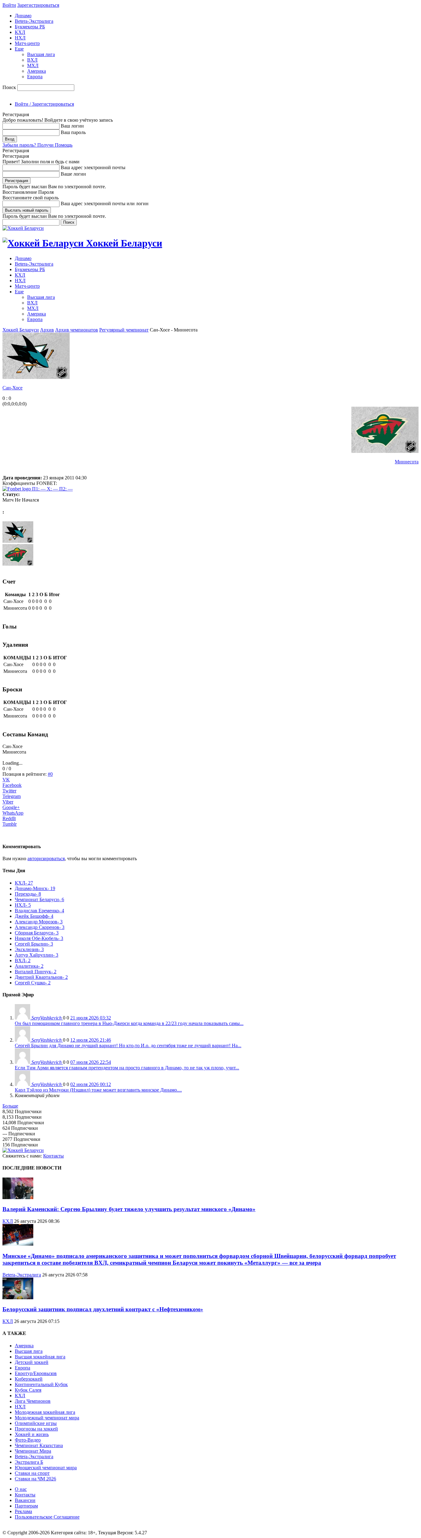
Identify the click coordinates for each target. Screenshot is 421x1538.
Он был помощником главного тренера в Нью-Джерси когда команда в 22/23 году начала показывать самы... (129, 1023)
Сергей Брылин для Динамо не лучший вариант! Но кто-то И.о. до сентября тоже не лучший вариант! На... (128, 1045)
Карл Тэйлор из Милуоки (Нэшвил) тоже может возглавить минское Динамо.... (98, 1089)
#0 (50, 774)
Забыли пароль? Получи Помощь (37, 145)
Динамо (23, 15)
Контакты (53, 1155)
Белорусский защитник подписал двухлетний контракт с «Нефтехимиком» (102, 1309)
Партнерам (26, 1505)
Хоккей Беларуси (20, 329)
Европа (35, 76)
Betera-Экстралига (34, 21)
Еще (19, 48)
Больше (10, 1106)
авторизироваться (46, 858)
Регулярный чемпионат (124, 329)
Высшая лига (41, 54)
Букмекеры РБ (30, 26)
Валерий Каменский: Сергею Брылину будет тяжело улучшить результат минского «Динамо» (128, 1209)
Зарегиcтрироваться (38, 5)
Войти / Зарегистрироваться (44, 104)
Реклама (23, 1511)
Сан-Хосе (12, 387)
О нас (21, 1489)
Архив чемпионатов (76, 329)
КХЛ (20, 32)
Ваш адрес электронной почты (93, 167)
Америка (36, 71)
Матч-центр (27, 43)
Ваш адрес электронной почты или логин (105, 203)
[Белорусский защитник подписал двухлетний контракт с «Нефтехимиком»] (17, 1297)
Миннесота (407, 461)
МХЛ (33, 65)
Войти (9, 5)
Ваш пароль (73, 132)
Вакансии (25, 1500)
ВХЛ (32, 60)
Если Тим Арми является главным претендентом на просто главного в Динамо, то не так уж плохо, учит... (127, 1067)
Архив (47, 329)
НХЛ (20, 37)
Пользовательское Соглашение (47, 1517)
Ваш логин (72, 125)
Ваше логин (73, 174)
